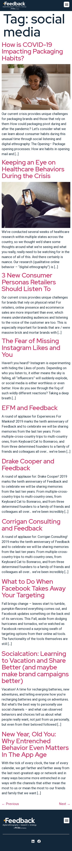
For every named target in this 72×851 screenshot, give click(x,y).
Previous (10, 804)
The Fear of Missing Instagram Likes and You (31, 347)
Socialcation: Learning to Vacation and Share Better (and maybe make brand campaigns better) (35, 667)
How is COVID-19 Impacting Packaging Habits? (32, 51)
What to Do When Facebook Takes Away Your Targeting (34, 588)
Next (64, 804)
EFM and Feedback (30, 407)
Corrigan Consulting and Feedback (31, 525)
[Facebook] (39, 841)
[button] (66, 4)
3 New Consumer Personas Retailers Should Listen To (29, 282)
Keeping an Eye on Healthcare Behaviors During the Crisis (33, 169)
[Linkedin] (33, 841)
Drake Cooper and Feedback (28, 464)
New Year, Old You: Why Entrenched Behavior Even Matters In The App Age (35, 744)
